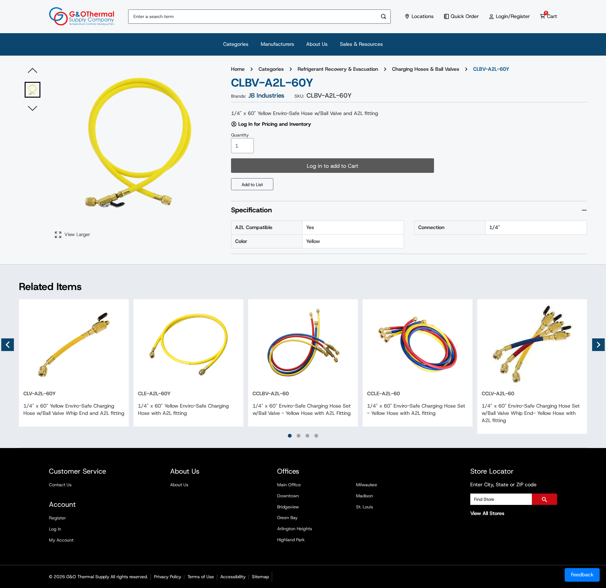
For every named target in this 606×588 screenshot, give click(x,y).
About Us (317, 44)
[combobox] (252, 16)
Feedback (582, 574)
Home (238, 69)
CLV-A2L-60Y (39, 393)
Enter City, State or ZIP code (503, 484)
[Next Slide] (598, 344)
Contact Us (60, 485)
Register (57, 518)
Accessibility (233, 576)
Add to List (252, 184)
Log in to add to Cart (332, 165)
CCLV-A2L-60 (498, 393)
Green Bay (287, 517)
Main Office (289, 485)
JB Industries (266, 95)
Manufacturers (277, 44)
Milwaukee (366, 485)
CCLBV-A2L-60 (270, 393)
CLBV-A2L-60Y (491, 69)
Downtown (288, 496)
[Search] (384, 16)
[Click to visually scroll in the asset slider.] (32, 71)
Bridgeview (288, 507)
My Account (61, 540)
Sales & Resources (361, 44)
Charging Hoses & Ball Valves (425, 69)
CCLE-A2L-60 (383, 393)
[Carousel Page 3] (307, 436)
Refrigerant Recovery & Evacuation (338, 69)
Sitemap (260, 576)
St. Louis (364, 507)
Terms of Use (200, 576)
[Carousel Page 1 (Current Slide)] (290, 436)
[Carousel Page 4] (316, 436)
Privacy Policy (167, 576)
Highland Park (291, 540)
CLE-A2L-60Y (154, 393)
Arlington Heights (294, 528)
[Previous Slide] (7, 344)
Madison (364, 496)
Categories (235, 44)
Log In (55, 529)
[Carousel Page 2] (298, 436)
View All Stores (487, 513)
